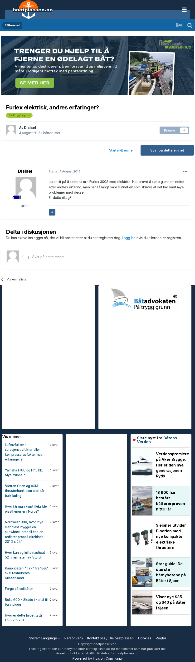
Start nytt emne (121, 150)
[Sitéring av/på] (52, 212)
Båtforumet (51, 133)
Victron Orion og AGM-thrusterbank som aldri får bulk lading (24, 491)
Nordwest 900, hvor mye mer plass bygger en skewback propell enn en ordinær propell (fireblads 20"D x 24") (24, 532)
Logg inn (129, 238)
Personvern (73, 638)
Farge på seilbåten (19, 589)
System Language (43, 638)
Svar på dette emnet (167, 150)
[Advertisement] (37, 356)
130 (27, 206)
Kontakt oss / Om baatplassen (110, 638)
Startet (64, 171)
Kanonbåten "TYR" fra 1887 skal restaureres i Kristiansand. (26, 573)
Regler (161, 638)
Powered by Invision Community (98, 658)
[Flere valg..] (185, 171)
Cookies (144, 638)
